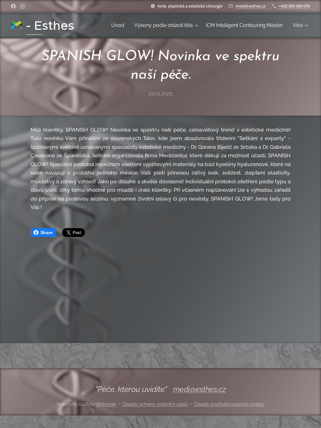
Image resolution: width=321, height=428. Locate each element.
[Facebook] (13, 6)
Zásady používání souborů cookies (229, 404)
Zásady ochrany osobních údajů (155, 404)
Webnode (106, 404)
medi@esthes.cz (250, 6)
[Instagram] (23, 6)
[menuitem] (119, 25)
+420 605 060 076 (294, 6)
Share (46, 232)
